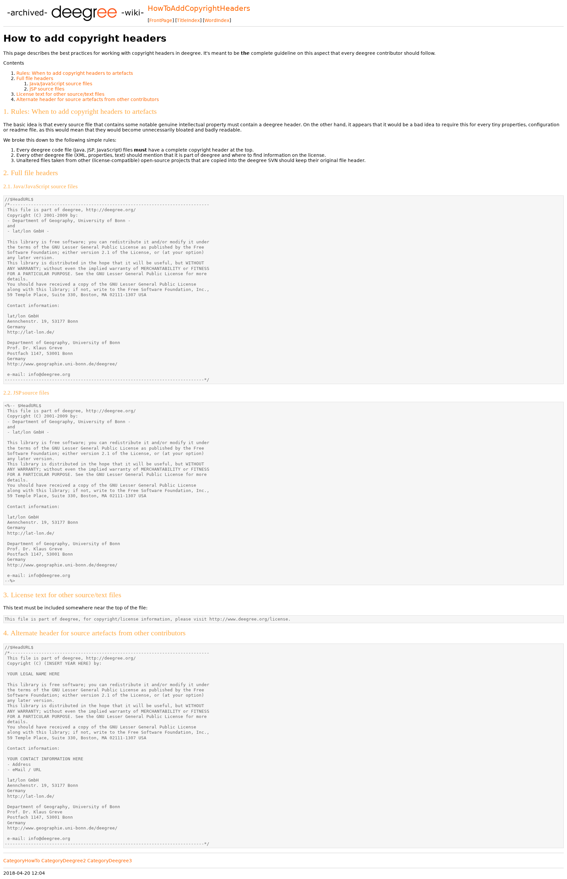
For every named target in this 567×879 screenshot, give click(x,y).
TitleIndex (188, 20)
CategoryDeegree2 (63, 860)
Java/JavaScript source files (61, 83)
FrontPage (160, 20)
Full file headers (34, 78)
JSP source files (47, 89)
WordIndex (216, 20)
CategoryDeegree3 (109, 860)
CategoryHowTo (21, 860)
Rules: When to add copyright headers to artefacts (74, 73)
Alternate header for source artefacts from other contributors (87, 99)
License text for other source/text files (60, 94)
